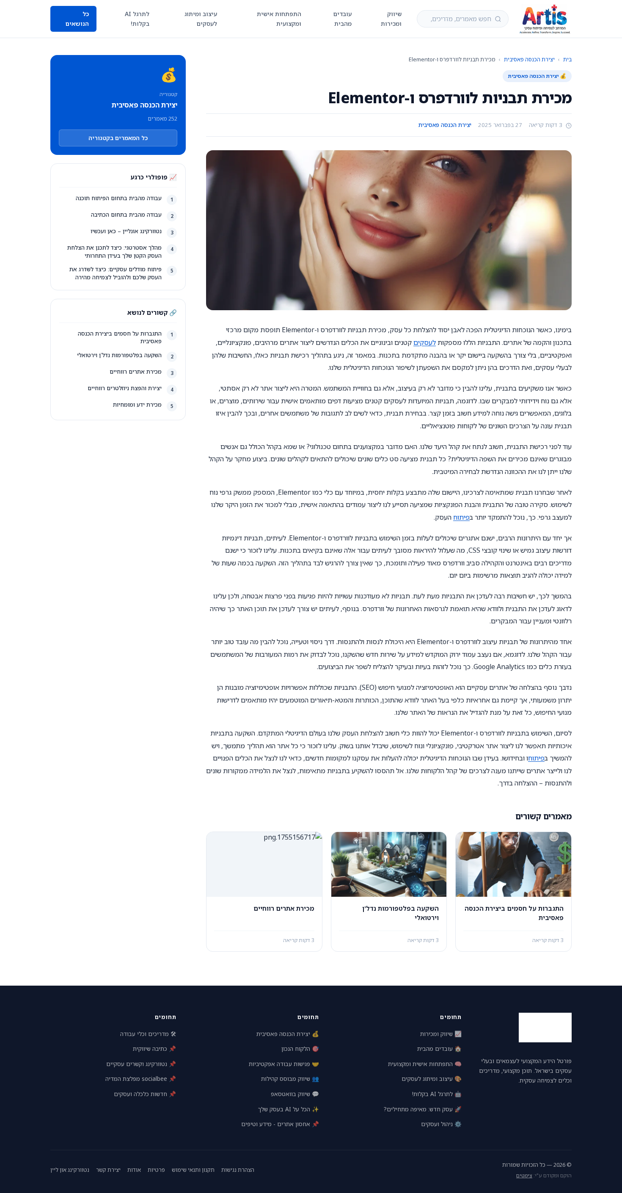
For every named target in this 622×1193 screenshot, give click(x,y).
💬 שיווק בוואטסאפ (295, 1094)
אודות (134, 1170)
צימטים (524, 1175)
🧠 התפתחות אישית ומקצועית (425, 1064)
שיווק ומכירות (391, 18)
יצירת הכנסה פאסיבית (529, 59)
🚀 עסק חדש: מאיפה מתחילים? (423, 1109)
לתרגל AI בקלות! (137, 18)
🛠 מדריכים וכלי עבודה (148, 1034)
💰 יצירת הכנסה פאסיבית (287, 1034)
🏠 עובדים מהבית (439, 1048)
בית (567, 59)
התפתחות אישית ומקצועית (279, 18)
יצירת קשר (108, 1170)
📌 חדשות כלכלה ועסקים (145, 1094)
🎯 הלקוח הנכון (300, 1048)
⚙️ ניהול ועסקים (441, 1124)
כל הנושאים (77, 18)
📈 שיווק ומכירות (441, 1034)
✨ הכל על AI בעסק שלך (288, 1109)
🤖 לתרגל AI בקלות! (437, 1094)
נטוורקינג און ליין (69, 1170)
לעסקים (424, 342)
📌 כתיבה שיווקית (154, 1048)
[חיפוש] (498, 19)
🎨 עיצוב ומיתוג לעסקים (432, 1079)
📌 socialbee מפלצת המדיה (140, 1079)
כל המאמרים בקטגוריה (118, 138)
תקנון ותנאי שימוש (193, 1170)
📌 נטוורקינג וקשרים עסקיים (141, 1064)
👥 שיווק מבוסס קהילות (290, 1079)
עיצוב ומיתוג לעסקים (200, 18)
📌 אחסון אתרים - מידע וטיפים (280, 1124)
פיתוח (461, 517)
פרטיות (156, 1170)
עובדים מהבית (342, 18)
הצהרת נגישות (237, 1170)
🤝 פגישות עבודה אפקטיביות (284, 1064)
